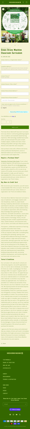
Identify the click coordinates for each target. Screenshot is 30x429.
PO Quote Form (22, 165)
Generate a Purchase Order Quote (10, 161)
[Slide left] (11, 45)
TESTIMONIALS (7, 360)
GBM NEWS (6, 385)
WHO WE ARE (6, 365)
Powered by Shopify (21, 426)
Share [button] (4, 343)
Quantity (3, 119)
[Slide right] (18, 45)
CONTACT (5, 393)
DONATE (5, 374)
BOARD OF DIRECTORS (9, 362)
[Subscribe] (25, 404)
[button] (3, 2)
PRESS (4, 390)
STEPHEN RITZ (7, 368)
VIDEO (4, 388)
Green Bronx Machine (12, 426)
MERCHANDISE (6, 376)
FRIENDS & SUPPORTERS (9, 379)
